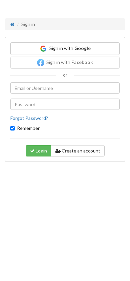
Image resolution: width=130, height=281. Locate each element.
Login (41, 150)
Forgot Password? (29, 118)
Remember (28, 128)
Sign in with (69, 48)
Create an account (80, 150)
